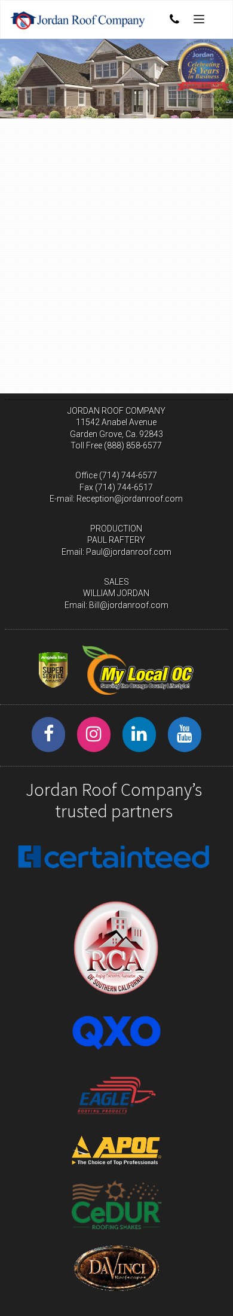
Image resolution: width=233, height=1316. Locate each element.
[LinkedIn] (139, 734)
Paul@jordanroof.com (128, 552)
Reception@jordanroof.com (129, 498)
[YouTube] (184, 734)
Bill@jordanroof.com (128, 605)
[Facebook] (48, 734)
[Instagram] (94, 734)
